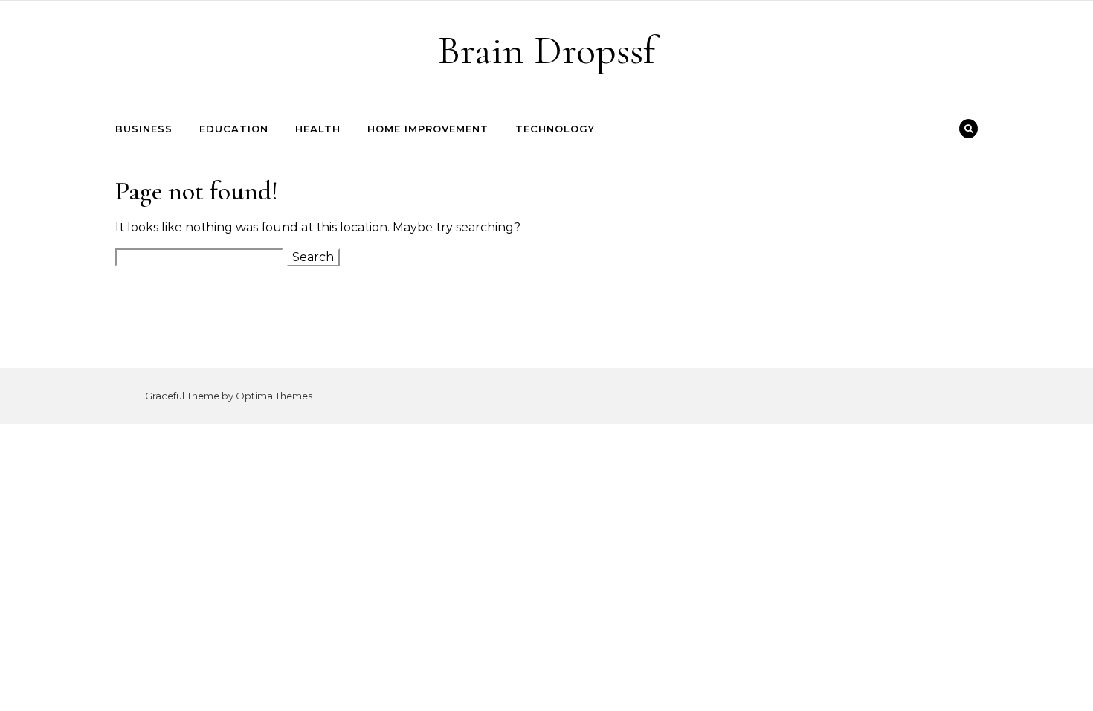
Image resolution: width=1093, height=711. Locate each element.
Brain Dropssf (546, 50)
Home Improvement (428, 129)
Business (144, 129)
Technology (555, 129)
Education (233, 129)
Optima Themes (274, 396)
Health (318, 129)
